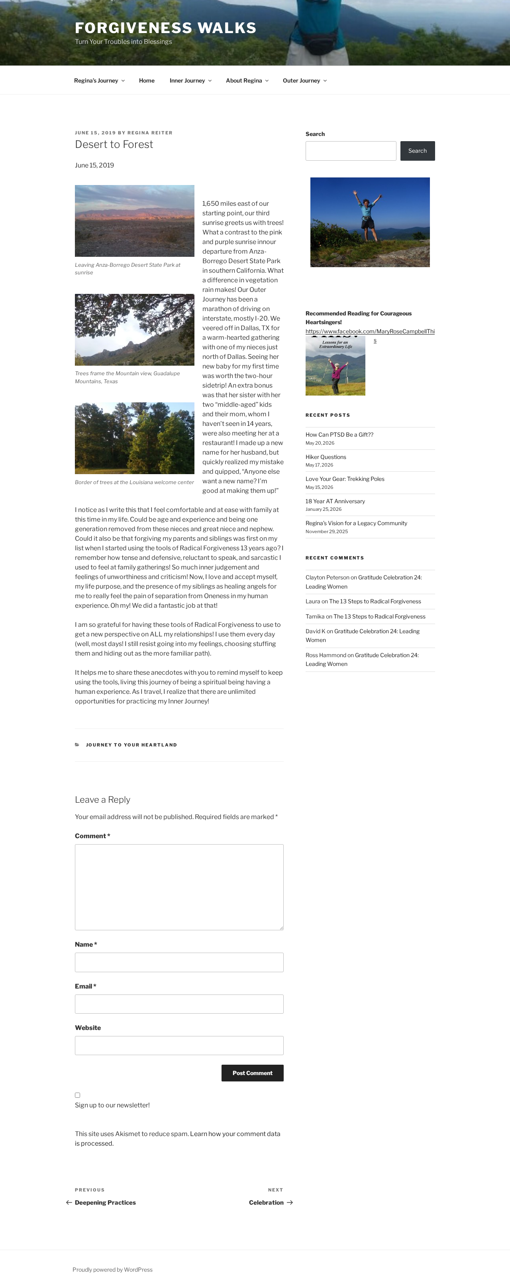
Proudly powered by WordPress (113, 1269)
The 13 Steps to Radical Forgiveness (375, 601)
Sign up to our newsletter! (112, 1105)
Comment (92, 836)
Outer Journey (301, 80)
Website (88, 1028)
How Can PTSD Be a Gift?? (339, 434)
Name (86, 944)
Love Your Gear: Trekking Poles (345, 478)
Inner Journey (187, 80)
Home (147, 80)
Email (85, 986)
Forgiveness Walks (166, 28)
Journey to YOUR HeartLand (132, 745)
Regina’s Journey (96, 80)
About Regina (244, 80)
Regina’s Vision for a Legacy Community (356, 523)
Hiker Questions (326, 456)
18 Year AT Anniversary (335, 501)
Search (315, 133)
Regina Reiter (150, 133)
